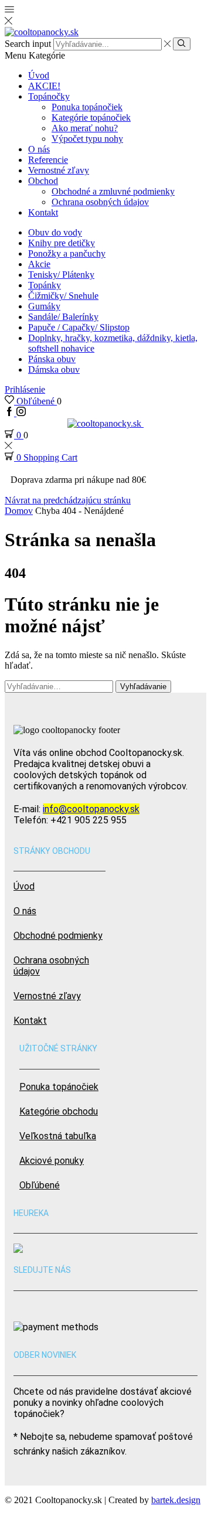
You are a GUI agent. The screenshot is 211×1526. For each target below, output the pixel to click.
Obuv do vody (55, 232)
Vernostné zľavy (58, 170)
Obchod (43, 181)
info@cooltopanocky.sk (91, 809)
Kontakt (43, 212)
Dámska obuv (54, 369)
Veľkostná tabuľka (57, 1136)
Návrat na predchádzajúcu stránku (68, 500)
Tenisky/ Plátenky (61, 275)
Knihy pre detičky (61, 243)
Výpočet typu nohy (87, 139)
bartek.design (175, 1500)
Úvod (38, 75)
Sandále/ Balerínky (63, 317)
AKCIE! (44, 86)
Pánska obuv (52, 359)
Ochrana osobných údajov (100, 202)
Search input (28, 44)
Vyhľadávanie (143, 686)
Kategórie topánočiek (91, 117)
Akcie (39, 264)
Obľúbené (39, 1185)
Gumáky (44, 306)
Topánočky (49, 96)
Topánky (44, 285)
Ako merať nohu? (85, 128)
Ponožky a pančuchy (67, 253)
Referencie (48, 160)
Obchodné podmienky (58, 935)
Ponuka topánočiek (87, 107)
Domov (19, 511)
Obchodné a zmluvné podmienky (113, 191)
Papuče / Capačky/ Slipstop (79, 327)
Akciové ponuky (51, 1160)
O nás (39, 149)
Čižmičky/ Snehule (63, 296)
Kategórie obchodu (58, 1111)
